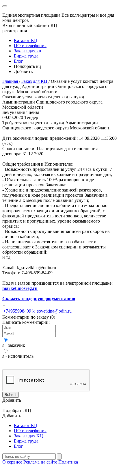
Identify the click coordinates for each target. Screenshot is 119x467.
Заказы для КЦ (28, 435)
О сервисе (12, 462)
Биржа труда (26, 55)
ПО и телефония (30, 45)
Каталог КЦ (26, 40)
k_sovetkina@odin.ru (52, 311)
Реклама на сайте (40, 462)
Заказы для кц (27, 50)
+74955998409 (17, 311)
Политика (68, 462)
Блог (18, 61)
